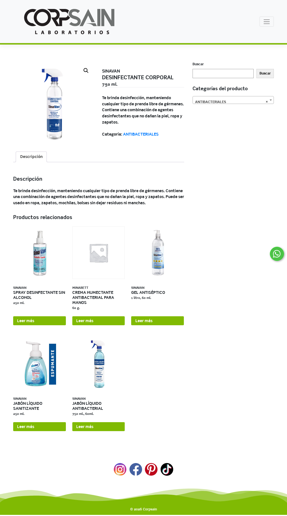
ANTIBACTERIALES (141, 134)
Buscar (198, 64)
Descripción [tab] (31, 156)
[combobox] (233, 100)
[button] (86, 71)
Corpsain (150, 509)
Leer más (25, 320)
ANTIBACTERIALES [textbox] (231, 102)
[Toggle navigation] (267, 22)
